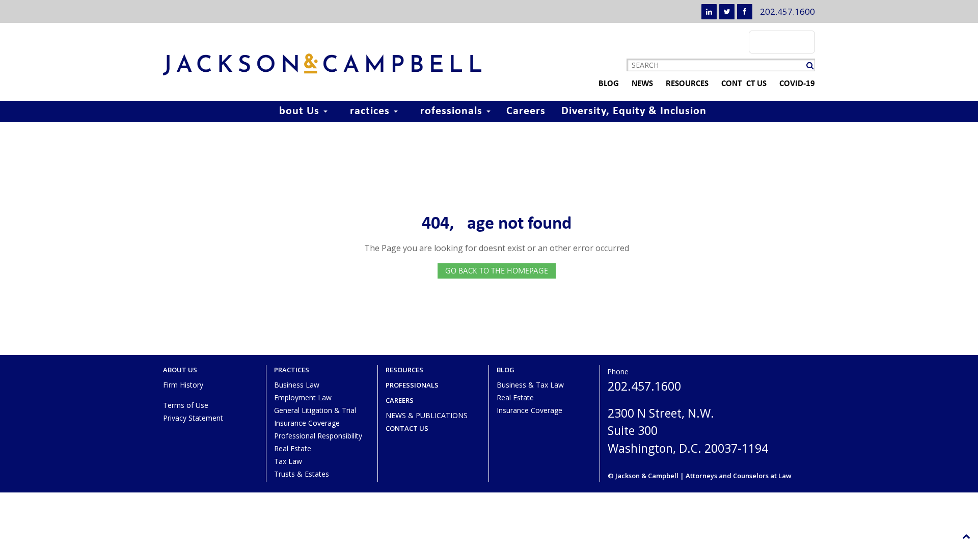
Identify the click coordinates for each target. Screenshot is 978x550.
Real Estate (292, 448)
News (642, 83)
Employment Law (303, 397)
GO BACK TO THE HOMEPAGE (496, 270)
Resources (687, 83)
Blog (609, 83)
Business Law (296, 385)
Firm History (183, 385)
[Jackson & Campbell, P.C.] (322, 64)
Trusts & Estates (301, 474)
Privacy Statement (193, 418)
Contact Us (744, 83)
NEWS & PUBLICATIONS (427, 415)
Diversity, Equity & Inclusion (634, 111)
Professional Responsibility (318, 436)
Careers (526, 111)
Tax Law (288, 461)
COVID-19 (797, 83)
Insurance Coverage (307, 423)
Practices (368, 111)
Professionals (449, 111)
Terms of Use (185, 405)
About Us (297, 111)
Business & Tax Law (530, 385)
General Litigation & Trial (315, 410)
